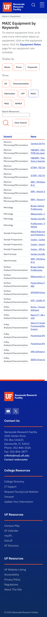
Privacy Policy (12, 579)
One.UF (8, 540)
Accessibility (11, 574)
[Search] (6, 123)
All (5, 83)
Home (5, 16)
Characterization (21, 83)
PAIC (6, 103)
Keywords (32, 67)
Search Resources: (11, 111)
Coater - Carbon (38, 239)
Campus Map (11, 525)
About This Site (13, 589)
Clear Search (20, 122)
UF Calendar (11, 530)
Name (7, 67)
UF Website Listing (15, 569)
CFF (23, 93)
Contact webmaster (16, 459)
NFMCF (18, 103)
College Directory (14, 481)
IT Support (10, 486)
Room (19, 67)
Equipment (15, 16)
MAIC (33, 93)
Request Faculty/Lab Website (21, 491)
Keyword (8, 136)
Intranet (9, 496)
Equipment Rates (30, 44)
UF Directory (11, 545)
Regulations (11, 584)
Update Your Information (18, 501)
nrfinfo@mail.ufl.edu (16, 455)
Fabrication (9, 93)
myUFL (8, 535)
